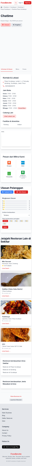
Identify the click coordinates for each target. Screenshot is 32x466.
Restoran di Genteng (9, 370)
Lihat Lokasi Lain (9, 116)
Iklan (3, 421)
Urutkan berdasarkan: (8, 212)
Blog (3, 415)
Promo (24, 69)
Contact (4, 433)
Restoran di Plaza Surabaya (12, 367)
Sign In (21, 2)
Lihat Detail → (6, 268)
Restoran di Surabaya (10, 372)
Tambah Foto (8, 192)
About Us (5, 430)
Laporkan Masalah (16, 400)
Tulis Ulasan (22, 192)
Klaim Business (7, 413)
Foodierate (6, 2)
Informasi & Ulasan (6, 69)
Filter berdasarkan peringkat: (11, 218)
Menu (17, 69)
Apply (5, 227)
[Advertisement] (16, 47)
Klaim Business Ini (16, 396)
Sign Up (27, 2)
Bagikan (18, 25)
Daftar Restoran (7, 418)
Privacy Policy (6, 436)
